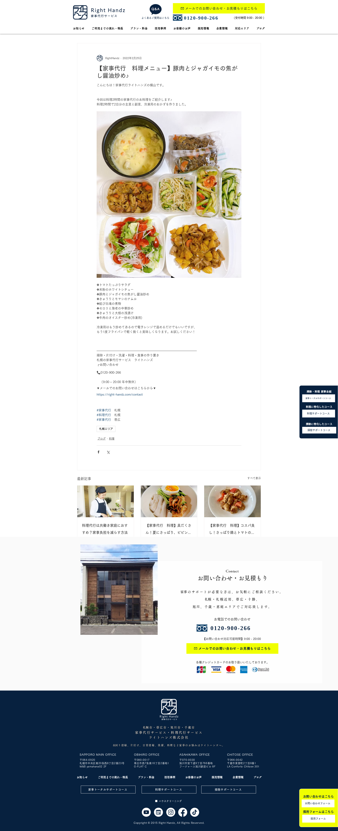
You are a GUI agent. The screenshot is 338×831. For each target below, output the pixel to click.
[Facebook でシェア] (98, 452)
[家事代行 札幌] (146, 812)
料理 (111, 438)
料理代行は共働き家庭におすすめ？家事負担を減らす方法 (105, 529)
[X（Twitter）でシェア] (108, 452)
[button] (242, 28)
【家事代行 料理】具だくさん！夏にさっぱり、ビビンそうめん (168, 530)
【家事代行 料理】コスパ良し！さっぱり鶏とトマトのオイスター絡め (232, 530)
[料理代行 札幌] (105, 501)
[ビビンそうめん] (169, 501)
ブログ (101, 438)
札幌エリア (106, 428)
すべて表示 (254, 478)
